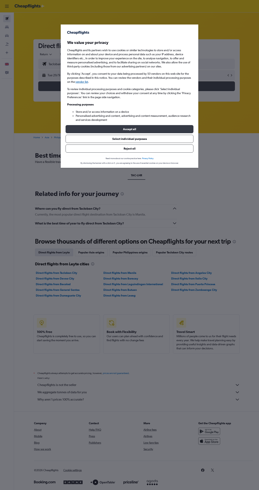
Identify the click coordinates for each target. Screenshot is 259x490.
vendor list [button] (81, 81)
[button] (129, 129)
